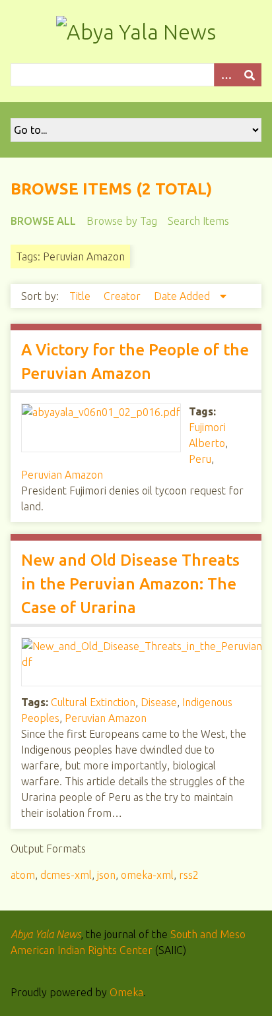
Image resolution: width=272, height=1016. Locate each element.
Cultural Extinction (93, 702)
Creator (123, 296)
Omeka (126, 992)
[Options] (226, 74)
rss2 (189, 875)
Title (81, 296)
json (106, 875)
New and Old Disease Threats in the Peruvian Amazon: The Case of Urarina (130, 583)
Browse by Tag (121, 221)
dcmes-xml (66, 875)
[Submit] (249, 74)
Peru (200, 459)
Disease (159, 702)
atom (23, 875)
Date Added (183, 296)
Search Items (198, 221)
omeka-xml (147, 875)
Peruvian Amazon (62, 475)
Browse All (43, 221)
